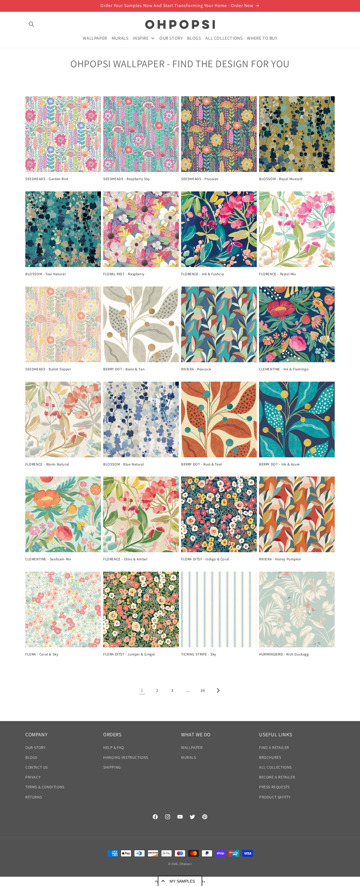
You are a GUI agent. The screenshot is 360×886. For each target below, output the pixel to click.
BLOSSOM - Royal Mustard (281, 179)
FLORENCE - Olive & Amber (125, 559)
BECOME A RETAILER (277, 777)
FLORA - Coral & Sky (41, 654)
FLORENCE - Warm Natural (47, 464)
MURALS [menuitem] (120, 38)
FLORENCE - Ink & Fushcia (202, 274)
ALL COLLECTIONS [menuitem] (223, 38)
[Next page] (218, 690)
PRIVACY (32, 777)
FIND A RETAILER (274, 747)
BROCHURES (270, 757)
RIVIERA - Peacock (196, 369)
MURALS (188, 757)
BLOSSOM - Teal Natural (45, 274)
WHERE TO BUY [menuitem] (262, 38)
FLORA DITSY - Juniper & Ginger (129, 654)
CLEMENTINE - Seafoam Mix (48, 559)
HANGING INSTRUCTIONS (125, 757)
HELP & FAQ (113, 747)
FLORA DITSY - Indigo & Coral (205, 559)
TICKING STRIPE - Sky (198, 654)
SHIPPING (112, 767)
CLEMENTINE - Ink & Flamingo (284, 369)
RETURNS (33, 797)
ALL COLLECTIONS (275, 767)
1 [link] (142, 690)
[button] (31, 24)
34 (203, 690)
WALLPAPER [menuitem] (95, 38)
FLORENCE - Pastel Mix (277, 274)
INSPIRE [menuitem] (140, 38)
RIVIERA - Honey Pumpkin (280, 559)
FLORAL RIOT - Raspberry (124, 274)
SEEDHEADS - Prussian (200, 179)
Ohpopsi (185, 864)
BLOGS (31, 757)
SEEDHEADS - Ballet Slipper (48, 369)
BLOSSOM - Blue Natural (123, 464)
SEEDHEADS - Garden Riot (46, 179)
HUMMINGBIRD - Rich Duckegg (284, 654)
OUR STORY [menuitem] (171, 38)
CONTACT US (36, 767)
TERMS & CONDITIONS (44, 786)
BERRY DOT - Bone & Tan (124, 369)
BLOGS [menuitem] (194, 38)
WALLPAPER (191, 747)
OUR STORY (35, 747)
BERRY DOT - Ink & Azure (279, 464)
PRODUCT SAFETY (275, 797)
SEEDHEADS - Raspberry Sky (126, 179)
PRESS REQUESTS (274, 786)
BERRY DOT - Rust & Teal (201, 464)
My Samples (182, 881)
